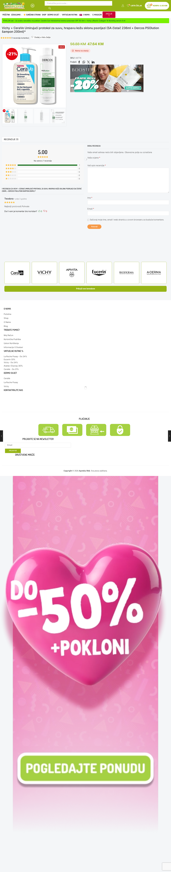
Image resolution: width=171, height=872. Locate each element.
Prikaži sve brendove (85, 288)
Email (90, 209)
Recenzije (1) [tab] (11, 139)
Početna (6, 14)
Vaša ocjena (93, 158)
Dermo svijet (53, 14)
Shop (44, 14)
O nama (86, 14)
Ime (89, 198)
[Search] (50, 8)
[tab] (11, 139)
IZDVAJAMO (16, 14)
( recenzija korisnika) (20, 38)
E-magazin (97, 14)
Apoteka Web (84, 471)
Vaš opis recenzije (96, 165)
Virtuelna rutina (72, 14)
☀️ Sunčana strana (32, 14)
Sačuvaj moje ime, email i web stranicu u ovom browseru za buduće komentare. (127, 220)
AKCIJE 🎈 (109, 15)
